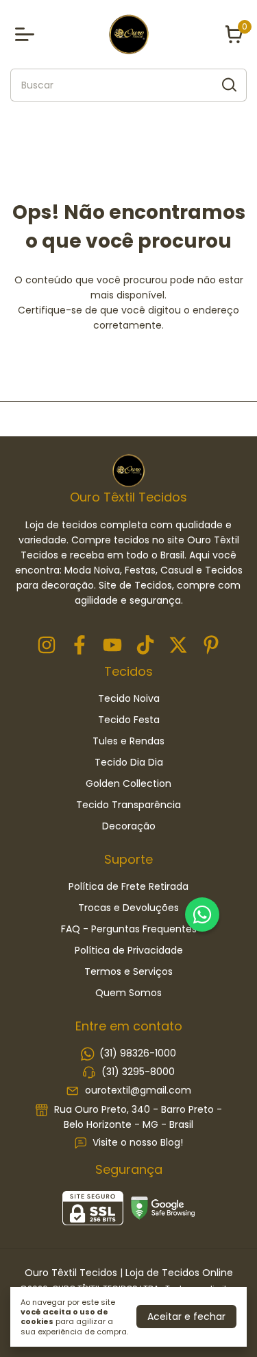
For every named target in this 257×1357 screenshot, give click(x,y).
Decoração (129, 826)
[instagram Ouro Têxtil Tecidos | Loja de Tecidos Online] (47, 646)
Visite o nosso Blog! (138, 1142)
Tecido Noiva (129, 698)
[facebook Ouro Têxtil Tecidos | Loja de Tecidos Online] (79, 646)
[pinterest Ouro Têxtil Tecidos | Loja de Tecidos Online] (211, 646)
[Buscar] (228, 84)
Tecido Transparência (128, 805)
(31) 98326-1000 (137, 1053)
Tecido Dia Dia (129, 762)
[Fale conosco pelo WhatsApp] (202, 914)
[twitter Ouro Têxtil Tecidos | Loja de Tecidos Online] (178, 646)
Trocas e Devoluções (128, 907)
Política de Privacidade (129, 950)
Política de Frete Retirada (128, 886)
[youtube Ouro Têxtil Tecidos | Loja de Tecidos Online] (112, 646)
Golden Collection (128, 783)
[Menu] (27, 34)
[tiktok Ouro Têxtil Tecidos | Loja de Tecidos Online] (145, 646)
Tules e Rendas (128, 741)
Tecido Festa (129, 720)
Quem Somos (128, 993)
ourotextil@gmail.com (138, 1091)
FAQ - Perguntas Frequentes (129, 929)
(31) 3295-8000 (138, 1071)
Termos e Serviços (128, 971)
